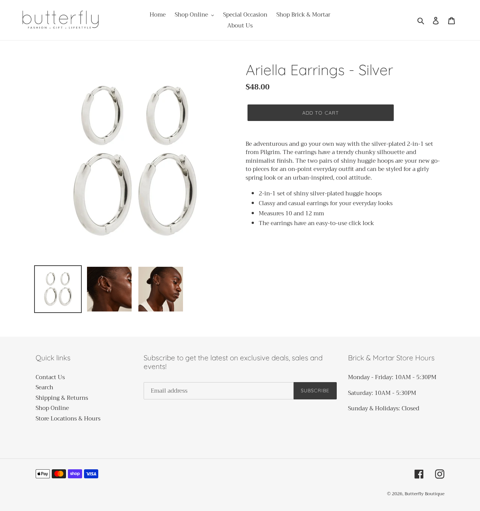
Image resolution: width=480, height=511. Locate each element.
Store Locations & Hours (68, 418)
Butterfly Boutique (424, 493)
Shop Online (52, 408)
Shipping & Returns (62, 398)
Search (44, 387)
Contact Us (50, 377)
